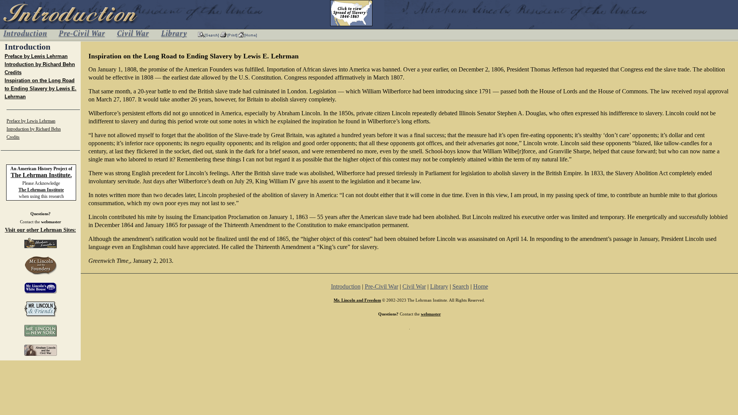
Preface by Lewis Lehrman (36, 56)
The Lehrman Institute (41, 190)
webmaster (51, 221)
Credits (13, 72)
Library (439, 286)
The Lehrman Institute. (41, 175)
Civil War (414, 286)
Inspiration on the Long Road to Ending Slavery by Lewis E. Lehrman (40, 89)
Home (480, 286)
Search (460, 286)
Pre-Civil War (381, 286)
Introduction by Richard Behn (40, 64)
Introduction (346, 286)
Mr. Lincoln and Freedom (357, 300)
